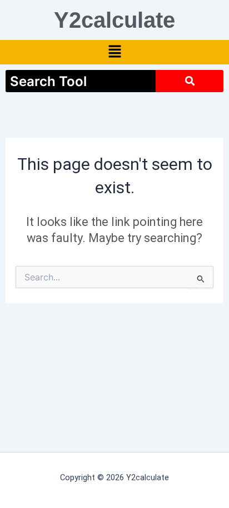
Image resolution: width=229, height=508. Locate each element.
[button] (114, 52)
